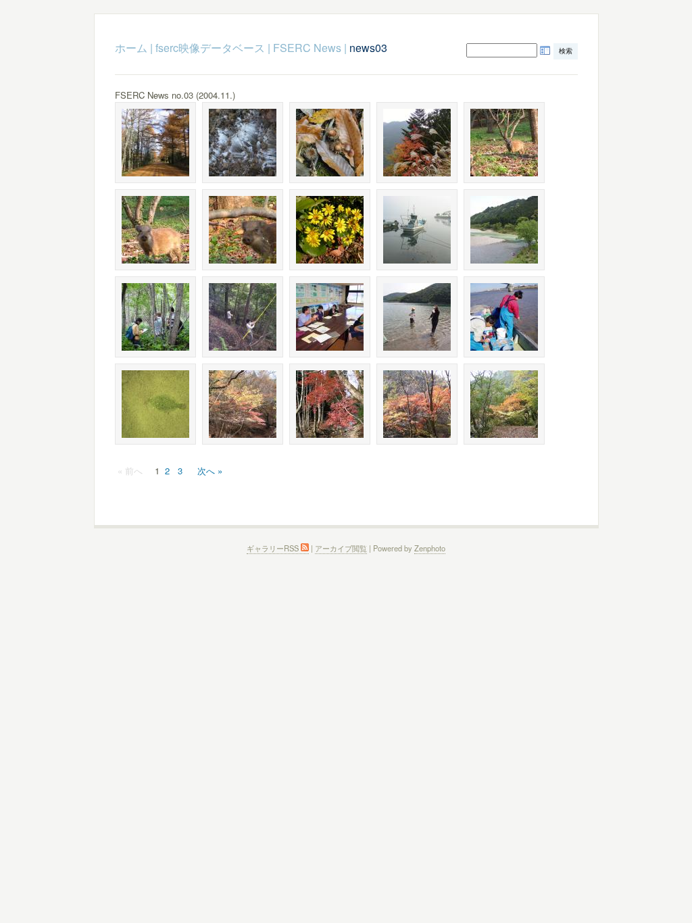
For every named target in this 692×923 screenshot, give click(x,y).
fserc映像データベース (210, 47)
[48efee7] (329, 229)
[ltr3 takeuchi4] (417, 316)
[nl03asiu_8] (417, 404)
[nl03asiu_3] (242, 404)
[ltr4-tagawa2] (155, 404)
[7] (155, 229)
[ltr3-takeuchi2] (242, 316)
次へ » (209, 470)
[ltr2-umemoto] (504, 229)
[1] (155, 142)
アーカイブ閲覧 (341, 548)
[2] (242, 142)
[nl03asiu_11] (504, 404)
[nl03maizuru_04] (417, 229)
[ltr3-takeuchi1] (155, 316)
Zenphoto (429, 548)
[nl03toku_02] (242, 229)
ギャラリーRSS (274, 548)
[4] (329, 142)
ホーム (131, 47)
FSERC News (307, 47)
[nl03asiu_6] (329, 404)
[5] (417, 142)
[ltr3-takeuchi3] (329, 316)
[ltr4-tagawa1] (504, 316)
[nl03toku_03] (504, 142)
